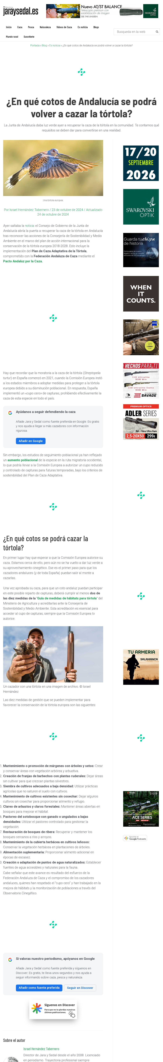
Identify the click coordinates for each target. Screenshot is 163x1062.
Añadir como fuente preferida (39, 987)
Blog (44, 45)
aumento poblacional (23, 460)
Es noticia (54, 45)
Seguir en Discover (80, 987)
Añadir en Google (31, 441)
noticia (29, 226)
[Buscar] (157, 32)
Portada (34, 45)
